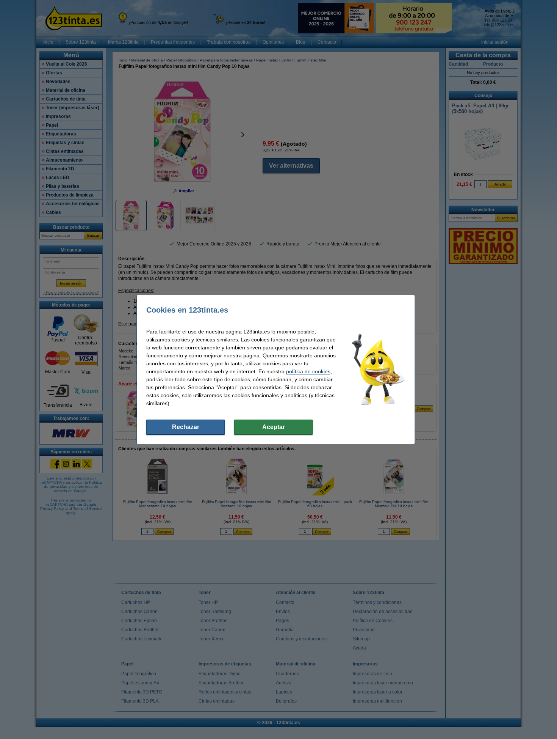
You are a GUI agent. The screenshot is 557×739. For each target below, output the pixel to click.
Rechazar (185, 427)
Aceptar (273, 427)
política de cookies (308, 371)
